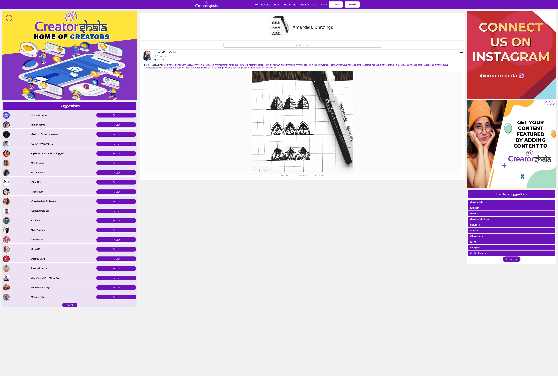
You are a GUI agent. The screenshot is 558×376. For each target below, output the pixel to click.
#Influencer (475, 225)
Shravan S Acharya (41, 287)
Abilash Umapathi (40, 211)
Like (285, 175)
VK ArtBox (36, 182)
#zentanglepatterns (223, 68)
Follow (116, 115)
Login (336, 4)
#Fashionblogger (478, 253)
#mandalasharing (426, 65)
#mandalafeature (388, 65)
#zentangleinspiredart (258, 65)
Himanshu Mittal (39, 115)
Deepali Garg (38, 258)
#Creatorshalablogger (480, 219)
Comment (302, 175)
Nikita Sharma (38, 124)
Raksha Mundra (39, 268)
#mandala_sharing (192, 65)
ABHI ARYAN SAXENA (42, 144)
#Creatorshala (476, 202)
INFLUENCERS (290, 5)
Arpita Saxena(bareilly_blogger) (47, 153)
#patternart (275, 65)
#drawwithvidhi (169, 68)
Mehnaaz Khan (38, 297)
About (324, 5)
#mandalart (271, 68)
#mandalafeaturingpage (368, 65)
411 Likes (160, 59)
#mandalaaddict (257, 68)
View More (512, 259)
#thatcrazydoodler (185, 68)
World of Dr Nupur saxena (44, 134)
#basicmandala (288, 65)
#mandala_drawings (238, 65)
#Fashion (474, 213)
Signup (352, 4)
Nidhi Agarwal (38, 230)
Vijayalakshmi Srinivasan (43, 201)
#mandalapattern (175, 65)
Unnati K (35, 249)
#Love (473, 242)
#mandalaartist (221, 65)
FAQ (315, 5)
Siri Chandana (38, 172)
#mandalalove (441, 65)
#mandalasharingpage (406, 65)
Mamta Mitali (37, 163)
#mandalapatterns (152, 68)
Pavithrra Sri (37, 239)
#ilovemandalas (348, 65)
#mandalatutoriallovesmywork (326, 65)
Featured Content (270, 5)
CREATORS (305, 5)
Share (321, 175)
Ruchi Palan (37, 191)
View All (70, 305)
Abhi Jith (35, 220)
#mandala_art (207, 65)
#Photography (476, 236)
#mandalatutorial (303, 65)
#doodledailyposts (204, 68)
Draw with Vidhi (165, 52)
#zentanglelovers (241, 68)
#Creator (474, 230)
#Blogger (474, 208)
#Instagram (475, 247)
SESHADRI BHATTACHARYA (45, 278)
